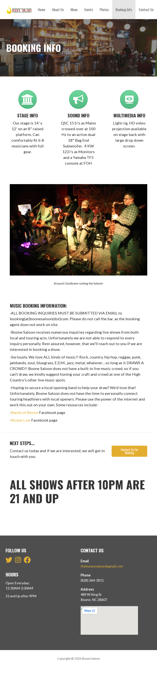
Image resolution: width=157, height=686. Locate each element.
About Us (58, 9)
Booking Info (124, 9)
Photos (104, 9)
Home (41, 9)
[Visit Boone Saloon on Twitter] (9, 561)
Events (88, 9)
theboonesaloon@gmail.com (102, 566)
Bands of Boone (24, 412)
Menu (74, 9)
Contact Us (146, 9)
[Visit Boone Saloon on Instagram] (18, 561)
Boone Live (20, 420)
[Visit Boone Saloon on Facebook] (27, 561)
